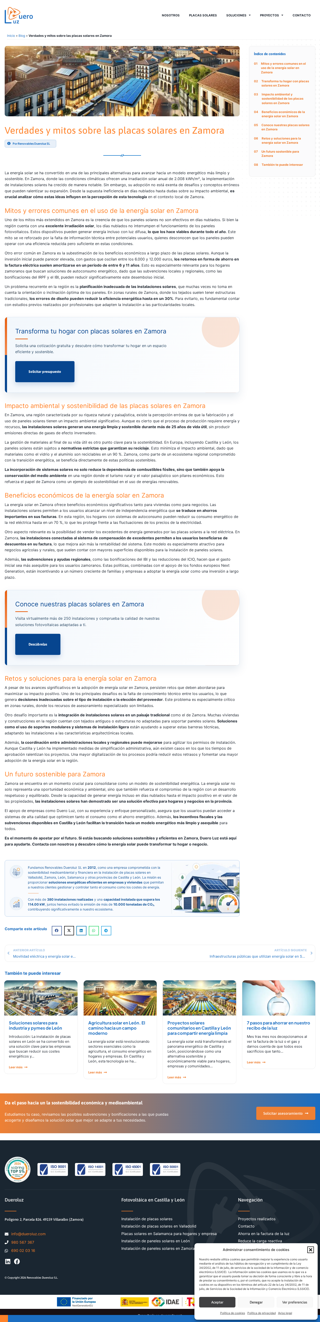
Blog (22, 36)
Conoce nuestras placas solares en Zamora (285, 127)
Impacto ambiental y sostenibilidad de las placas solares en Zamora (282, 98)
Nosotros (171, 15)
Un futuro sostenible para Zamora (280, 154)
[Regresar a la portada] (19, 15)
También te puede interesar (282, 164)
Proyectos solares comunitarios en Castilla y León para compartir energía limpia (199, 1027)
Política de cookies (232, 1313)
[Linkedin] (8, 1261)
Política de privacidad (261, 1313)
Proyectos (269, 15)
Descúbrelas (38, 644)
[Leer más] (26, 1067)
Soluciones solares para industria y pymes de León (35, 1025)
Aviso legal (285, 1313)
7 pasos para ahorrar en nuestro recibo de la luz (278, 1025)
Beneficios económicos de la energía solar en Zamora (283, 114)
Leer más (15, 1067)
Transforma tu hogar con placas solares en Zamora (285, 83)
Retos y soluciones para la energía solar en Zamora (281, 140)
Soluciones (236, 15)
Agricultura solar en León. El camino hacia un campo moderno (116, 1027)
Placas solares (203, 15)
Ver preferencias (294, 1302)
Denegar (256, 1302)
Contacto (302, 15)
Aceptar (217, 1302)
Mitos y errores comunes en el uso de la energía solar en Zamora (283, 68)
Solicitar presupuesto (45, 372)
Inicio (11, 36)
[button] (310, 1249)
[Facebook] (17, 1261)
